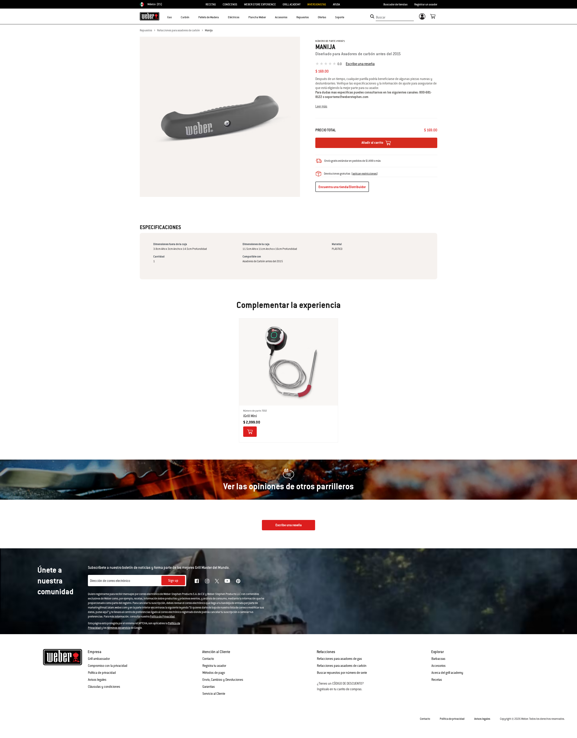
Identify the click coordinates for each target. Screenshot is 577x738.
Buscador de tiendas (395, 4)
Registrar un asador (425, 4)
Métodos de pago (213, 673)
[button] (174, 17)
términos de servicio (118, 628)
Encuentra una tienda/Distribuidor (342, 187)
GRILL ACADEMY (291, 4)
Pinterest (238, 581)
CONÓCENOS (230, 4)
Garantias (208, 687)
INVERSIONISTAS (316, 4)
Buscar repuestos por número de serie (342, 673)
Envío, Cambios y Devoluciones (222, 680)
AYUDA (336, 4)
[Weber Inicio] (149, 16)
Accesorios (438, 666)
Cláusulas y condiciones (104, 687)
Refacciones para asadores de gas (339, 659)
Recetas (436, 680)
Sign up (173, 581)
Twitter (217, 581)
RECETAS (211, 4)
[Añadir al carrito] (250, 431)
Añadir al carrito (373, 143)
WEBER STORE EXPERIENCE (260, 4)
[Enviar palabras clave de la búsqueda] (372, 16)
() (364, 173)
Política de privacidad (102, 673)
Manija (209, 30)
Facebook (196, 581)
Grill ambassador (99, 659)
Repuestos (146, 30)
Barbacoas (438, 659)
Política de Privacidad (162, 616)
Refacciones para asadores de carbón (178, 30)
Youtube (227, 581)
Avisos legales (97, 680)
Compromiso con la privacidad (107, 666)
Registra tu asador (214, 666)
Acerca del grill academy (447, 673)
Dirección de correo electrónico (110, 581)
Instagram (207, 581)
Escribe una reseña (360, 64)
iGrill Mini (250, 416)
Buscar (380, 17)
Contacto (208, 659)
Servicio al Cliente (213, 694)
